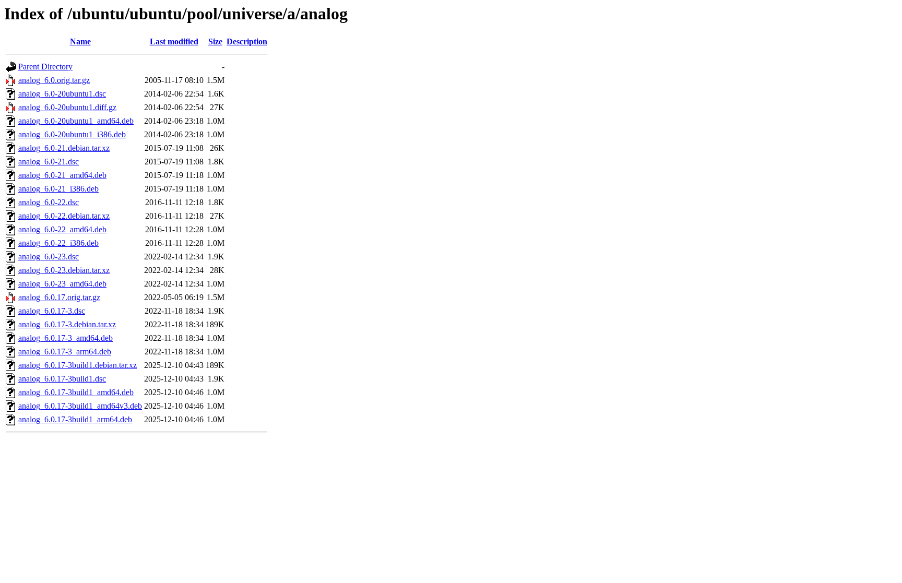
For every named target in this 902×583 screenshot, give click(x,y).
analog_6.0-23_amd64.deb (62, 283)
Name (80, 41)
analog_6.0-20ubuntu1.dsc (62, 93)
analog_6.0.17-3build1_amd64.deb (76, 392)
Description (247, 41)
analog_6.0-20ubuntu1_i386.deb (72, 134)
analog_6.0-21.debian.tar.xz (64, 148)
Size (215, 41)
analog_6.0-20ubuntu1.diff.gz (67, 107)
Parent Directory (45, 66)
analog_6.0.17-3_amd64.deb (65, 338)
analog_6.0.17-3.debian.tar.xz (67, 324)
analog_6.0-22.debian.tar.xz (64, 215)
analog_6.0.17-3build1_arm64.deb (75, 419)
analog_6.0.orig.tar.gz (54, 80)
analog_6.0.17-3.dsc (51, 310)
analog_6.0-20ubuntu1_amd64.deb (76, 120)
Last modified (174, 41)
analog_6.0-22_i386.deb (58, 243)
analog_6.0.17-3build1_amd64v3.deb (80, 405)
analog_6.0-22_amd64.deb (62, 229)
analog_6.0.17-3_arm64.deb (64, 351)
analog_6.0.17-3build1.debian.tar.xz (77, 365)
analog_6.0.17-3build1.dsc (62, 378)
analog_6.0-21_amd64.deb (62, 175)
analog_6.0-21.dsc (48, 161)
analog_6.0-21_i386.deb (58, 188)
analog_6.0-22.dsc (48, 202)
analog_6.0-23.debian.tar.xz (64, 270)
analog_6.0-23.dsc (48, 256)
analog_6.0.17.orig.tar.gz (59, 297)
